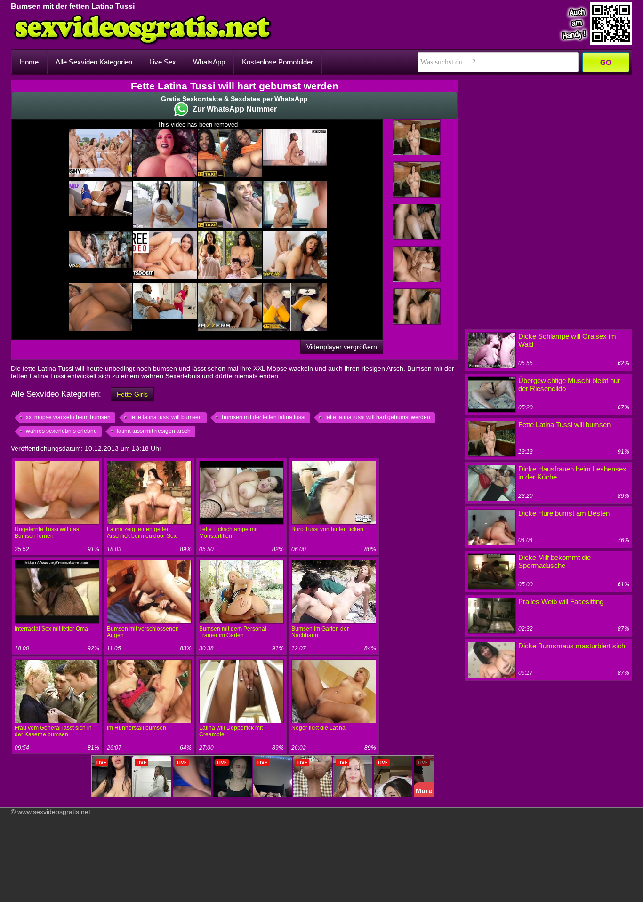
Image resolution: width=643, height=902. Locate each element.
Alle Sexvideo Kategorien (94, 62)
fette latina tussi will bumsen (166, 417)
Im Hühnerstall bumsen (136, 728)
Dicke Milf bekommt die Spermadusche (554, 561)
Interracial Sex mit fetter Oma (51, 628)
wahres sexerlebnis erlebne (61, 431)
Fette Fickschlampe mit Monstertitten (228, 532)
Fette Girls (132, 394)
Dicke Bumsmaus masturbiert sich (571, 646)
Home (29, 62)
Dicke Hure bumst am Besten (564, 513)
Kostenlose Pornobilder (277, 62)
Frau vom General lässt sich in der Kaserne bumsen (53, 731)
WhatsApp (209, 62)
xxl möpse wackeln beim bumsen (68, 417)
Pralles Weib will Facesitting (560, 602)
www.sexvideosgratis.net (53, 811)
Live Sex (162, 62)
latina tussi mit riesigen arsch (154, 431)
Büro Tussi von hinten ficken (327, 529)
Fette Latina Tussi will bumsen (564, 425)
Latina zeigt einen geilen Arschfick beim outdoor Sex (142, 532)
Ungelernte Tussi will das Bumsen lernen (47, 532)
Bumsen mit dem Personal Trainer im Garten (232, 632)
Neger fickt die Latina (318, 728)
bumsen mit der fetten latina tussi (263, 417)
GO (605, 62)
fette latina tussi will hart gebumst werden (377, 417)
